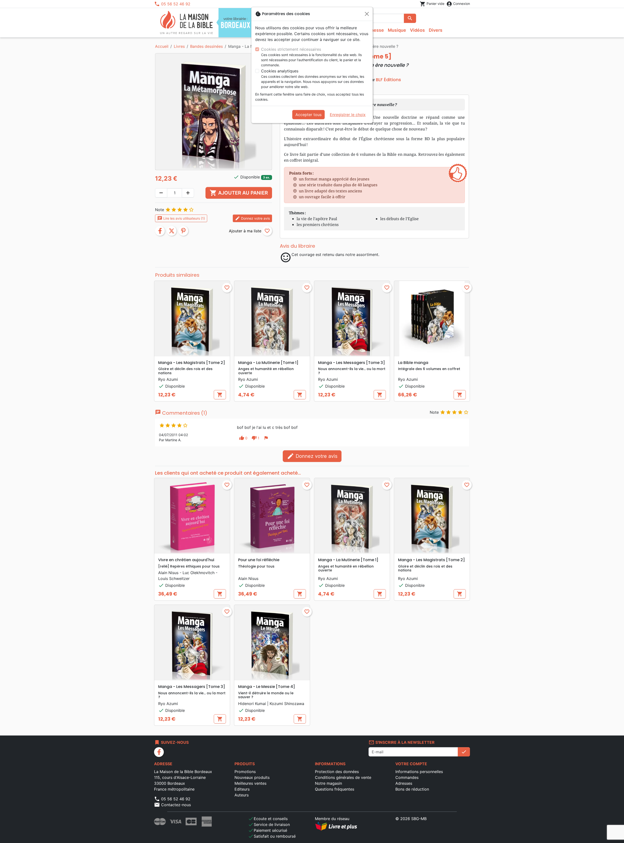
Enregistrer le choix (348, 114)
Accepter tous (308, 114)
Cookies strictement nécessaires (291, 49)
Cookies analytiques (279, 71)
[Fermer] (367, 14)
